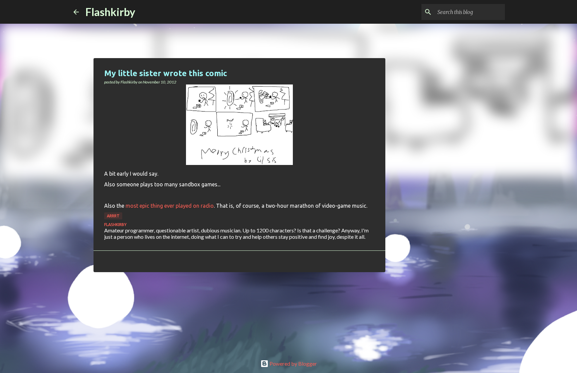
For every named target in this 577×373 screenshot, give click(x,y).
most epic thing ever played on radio (170, 206)
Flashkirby (110, 11)
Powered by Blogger (292, 363)
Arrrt (113, 216)
